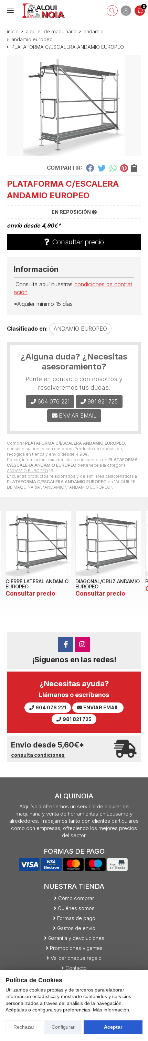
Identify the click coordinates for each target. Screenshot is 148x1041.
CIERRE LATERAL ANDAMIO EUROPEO (37, 583)
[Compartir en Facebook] (90, 168)
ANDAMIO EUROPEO (27, 470)
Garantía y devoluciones (76, 938)
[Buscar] (112, 10)
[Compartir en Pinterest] (124, 168)
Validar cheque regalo (76, 958)
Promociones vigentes (76, 948)
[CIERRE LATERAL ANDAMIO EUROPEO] (38, 543)
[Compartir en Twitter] (102, 168)
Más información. (111, 1009)
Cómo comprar (76, 898)
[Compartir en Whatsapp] (113, 168)
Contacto (76, 968)
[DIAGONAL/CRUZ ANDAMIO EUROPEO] (108, 543)
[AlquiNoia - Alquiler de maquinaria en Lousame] (43, 10)
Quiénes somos (76, 908)
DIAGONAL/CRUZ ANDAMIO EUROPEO (107, 583)
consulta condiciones (38, 755)
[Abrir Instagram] (82, 645)
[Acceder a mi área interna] (125, 10)
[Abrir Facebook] (66, 645)
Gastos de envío (76, 928)
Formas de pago (76, 918)
